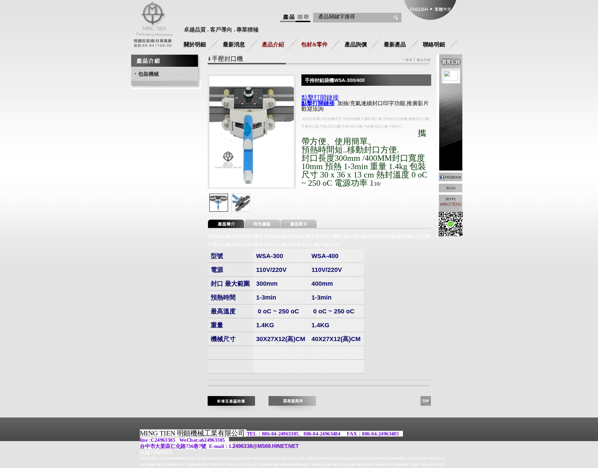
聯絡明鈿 (434, 44)
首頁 (409, 60)
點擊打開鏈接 (318, 103)
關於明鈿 (195, 44)
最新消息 (234, 44)
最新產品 (395, 44)
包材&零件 (314, 44)
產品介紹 (273, 44)
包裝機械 (148, 74)
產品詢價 (356, 44)
